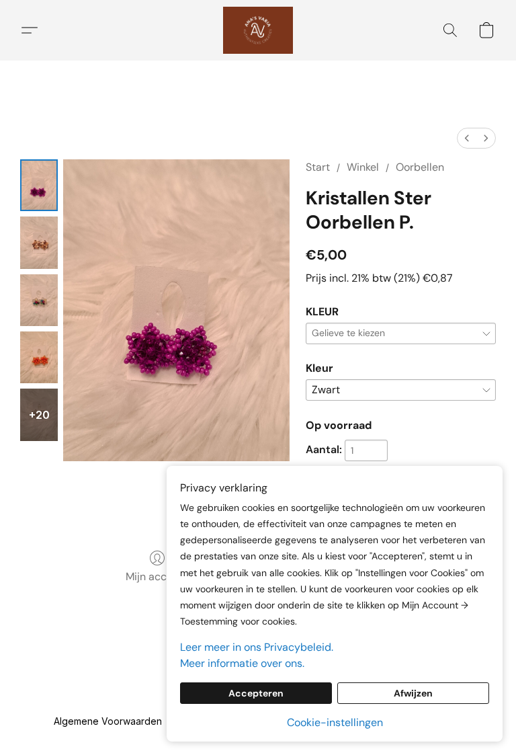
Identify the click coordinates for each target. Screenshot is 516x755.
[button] (257, 30)
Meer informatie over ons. (242, 663)
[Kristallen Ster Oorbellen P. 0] (39, 185)
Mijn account (157, 576)
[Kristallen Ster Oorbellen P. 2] (39, 300)
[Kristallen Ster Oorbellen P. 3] (39, 357)
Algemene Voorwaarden (108, 721)
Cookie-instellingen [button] (335, 722)
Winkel (363, 167)
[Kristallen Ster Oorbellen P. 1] (39, 242)
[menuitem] (467, 138)
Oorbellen (420, 167)
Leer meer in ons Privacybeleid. (256, 647)
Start (318, 167)
